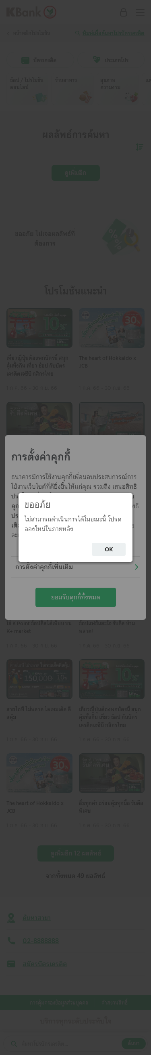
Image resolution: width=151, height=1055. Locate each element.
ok (109, 549)
